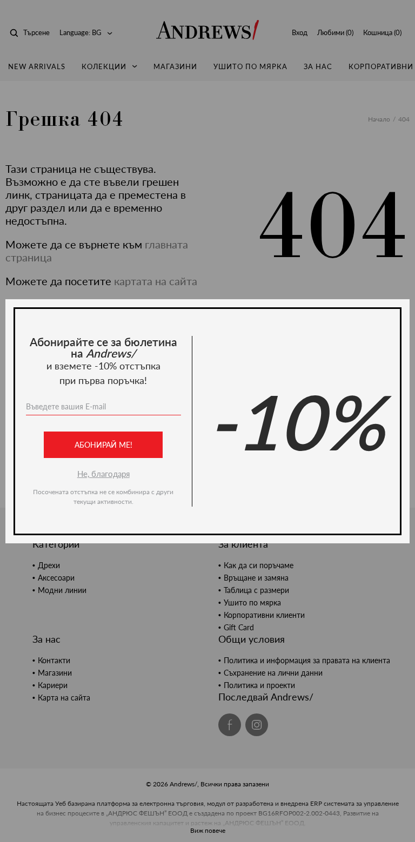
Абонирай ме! (103, 444)
